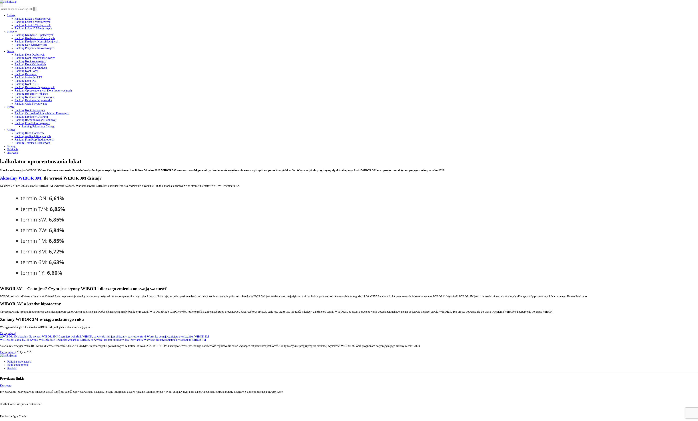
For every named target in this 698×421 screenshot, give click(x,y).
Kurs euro (5, 385)
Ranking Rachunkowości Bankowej (35, 119)
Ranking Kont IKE (26, 80)
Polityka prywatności (19, 361)
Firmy (10, 106)
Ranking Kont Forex (26, 70)
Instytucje (12, 152)
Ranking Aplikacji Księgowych (33, 136)
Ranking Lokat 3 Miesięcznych (33, 21)
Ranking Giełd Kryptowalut (31, 103)
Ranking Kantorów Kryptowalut (33, 100)
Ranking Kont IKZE (26, 84)
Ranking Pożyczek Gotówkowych (34, 48)
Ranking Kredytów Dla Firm (31, 116)
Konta (10, 51)
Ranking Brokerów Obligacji (31, 93)
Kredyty (12, 31)
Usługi (11, 129)
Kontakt (12, 368)
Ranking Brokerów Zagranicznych (35, 87)
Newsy (11, 146)
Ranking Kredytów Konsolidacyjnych (36, 41)
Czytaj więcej (8, 333)
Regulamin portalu (18, 364)
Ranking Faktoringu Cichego (38, 126)
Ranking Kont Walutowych (30, 61)
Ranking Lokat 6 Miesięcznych (33, 25)
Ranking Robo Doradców (29, 133)
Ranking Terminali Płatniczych (32, 142)
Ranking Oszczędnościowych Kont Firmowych (42, 113)
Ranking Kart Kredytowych (31, 44)
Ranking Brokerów (26, 74)
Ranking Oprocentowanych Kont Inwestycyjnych (43, 90)
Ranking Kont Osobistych (30, 54)
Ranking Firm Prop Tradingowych (34, 139)
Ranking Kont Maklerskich (30, 64)
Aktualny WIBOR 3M (20, 178)
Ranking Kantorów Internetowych (34, 97)
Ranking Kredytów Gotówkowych (35, 38)
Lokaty (11, 15)
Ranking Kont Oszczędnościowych (35, 57)
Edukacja (12, 149)
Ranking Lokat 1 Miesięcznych (33, 18)
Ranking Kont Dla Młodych (31, 67)
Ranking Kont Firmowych (30, 110)
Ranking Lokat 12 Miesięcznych (33, 28)
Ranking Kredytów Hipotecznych (34, 34)
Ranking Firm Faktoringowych (32, 123)
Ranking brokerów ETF (28, 77)
